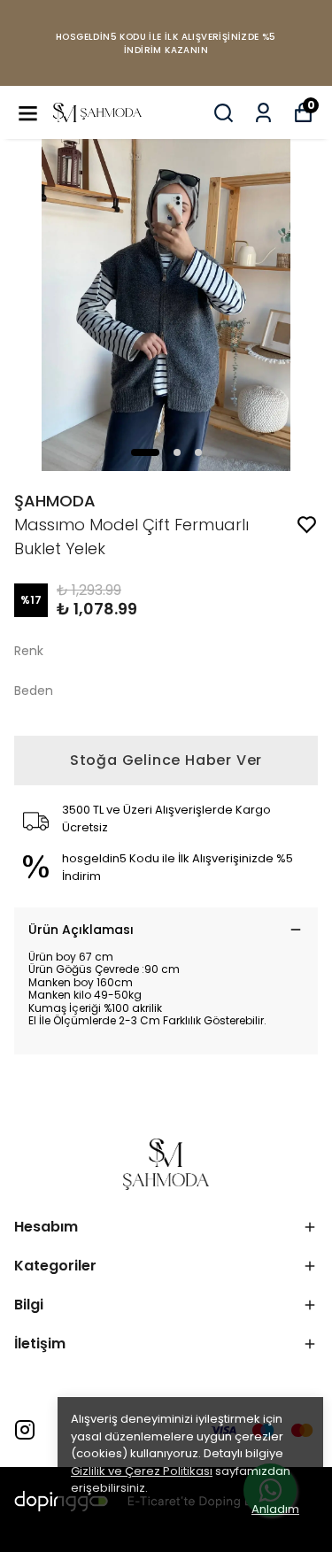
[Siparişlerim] (263, 113)
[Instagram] (24, 1429)
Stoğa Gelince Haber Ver (166, 760)
